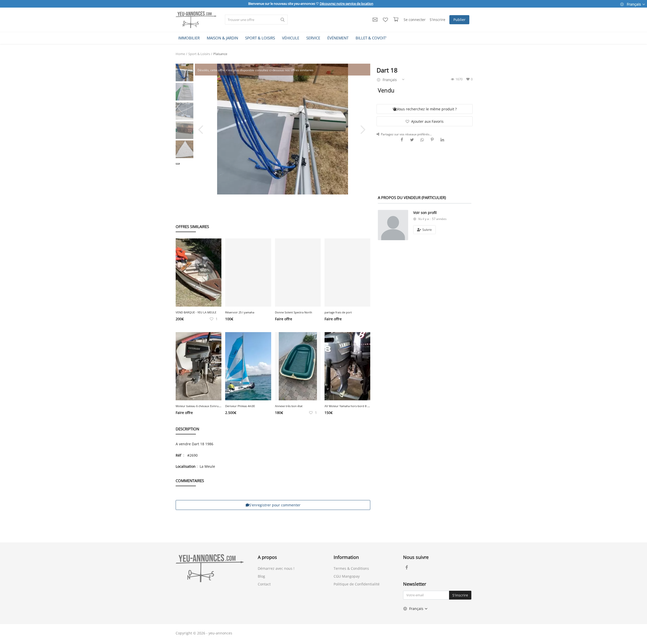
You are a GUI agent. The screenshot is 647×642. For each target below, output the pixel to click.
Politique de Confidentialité (357, 584)
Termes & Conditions (351, 568)
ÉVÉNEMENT (338, 37)
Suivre (427, 229)
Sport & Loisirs (199, 54)
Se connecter (415, 19)
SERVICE (313, 37)
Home (180, 54)
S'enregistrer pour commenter (275, 505)
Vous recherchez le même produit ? (427, 109)
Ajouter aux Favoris (427, 121)
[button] (178, 163)
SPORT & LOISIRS (260, 37)
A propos (267, 557)
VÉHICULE (290, 37)
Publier (459, 19)
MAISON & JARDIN (222, 37)
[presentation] (201, 129)
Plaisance (220, 54)
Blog (261, 576)
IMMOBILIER (189, 37)
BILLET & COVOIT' (371, 37)
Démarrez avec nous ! (276, 568)
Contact (264, 584)
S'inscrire (437, 19)
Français (634, 4)
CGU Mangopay (347, 576)
